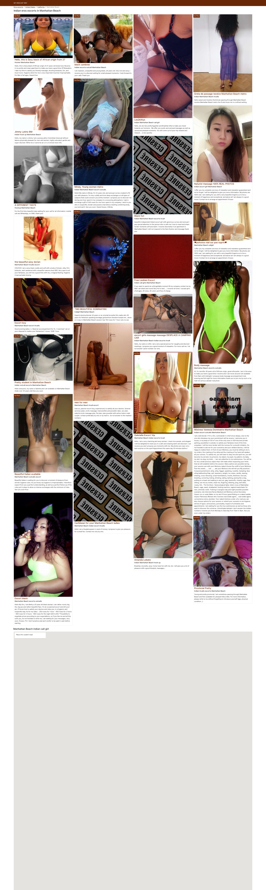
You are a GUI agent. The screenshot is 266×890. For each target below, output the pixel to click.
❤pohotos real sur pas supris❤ (210, 242)
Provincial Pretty (202, 588)
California (40, 7)
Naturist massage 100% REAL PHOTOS (214, 184)
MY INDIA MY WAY (20, 3)
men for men (81, 402)
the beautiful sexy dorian (27, 262)
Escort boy (20, 323)
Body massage (201, 365)
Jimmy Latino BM (23, 131)
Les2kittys (139, 119)
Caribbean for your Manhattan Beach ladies (97, 523)
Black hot (139, 216)
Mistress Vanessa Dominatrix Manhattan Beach (218, 429)
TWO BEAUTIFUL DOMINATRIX (91, 309)
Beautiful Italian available (27, 474)
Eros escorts (18, 7)
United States (30, 7)
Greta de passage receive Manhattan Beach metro (220, 94)
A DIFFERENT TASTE (25, 205)
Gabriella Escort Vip (144, 435)
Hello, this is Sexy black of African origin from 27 (40, 59)
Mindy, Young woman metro (89, 187)
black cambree (82, 64)
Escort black (21, 598)
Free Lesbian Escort (144, 280)
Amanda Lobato (142, 560)
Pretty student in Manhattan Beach (33, 382)
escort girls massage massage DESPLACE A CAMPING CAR (162, 336)
